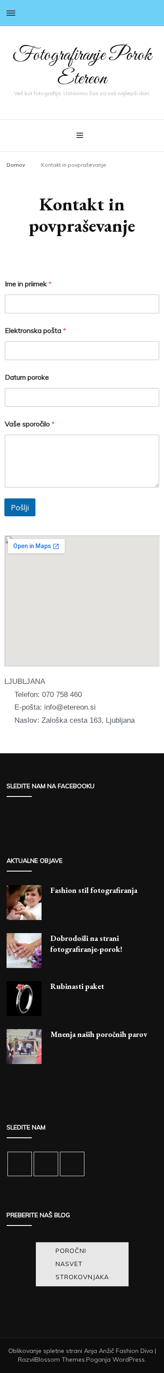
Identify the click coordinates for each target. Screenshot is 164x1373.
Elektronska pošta (35, 330)
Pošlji (20, 507)
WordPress (128, 1359)
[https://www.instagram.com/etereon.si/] (19, 1164)
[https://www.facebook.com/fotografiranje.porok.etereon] (72, 1164)
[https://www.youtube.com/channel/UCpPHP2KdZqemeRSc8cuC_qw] (46, 1164)
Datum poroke (27, 377)
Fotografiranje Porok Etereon (82, 67)
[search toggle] (154, 13)
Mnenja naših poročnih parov (98, 1034)
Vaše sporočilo (30, 424)
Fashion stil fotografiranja (93, 890)
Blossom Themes (60, 1359)
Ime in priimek (28, 284)
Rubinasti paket (77, 986)
